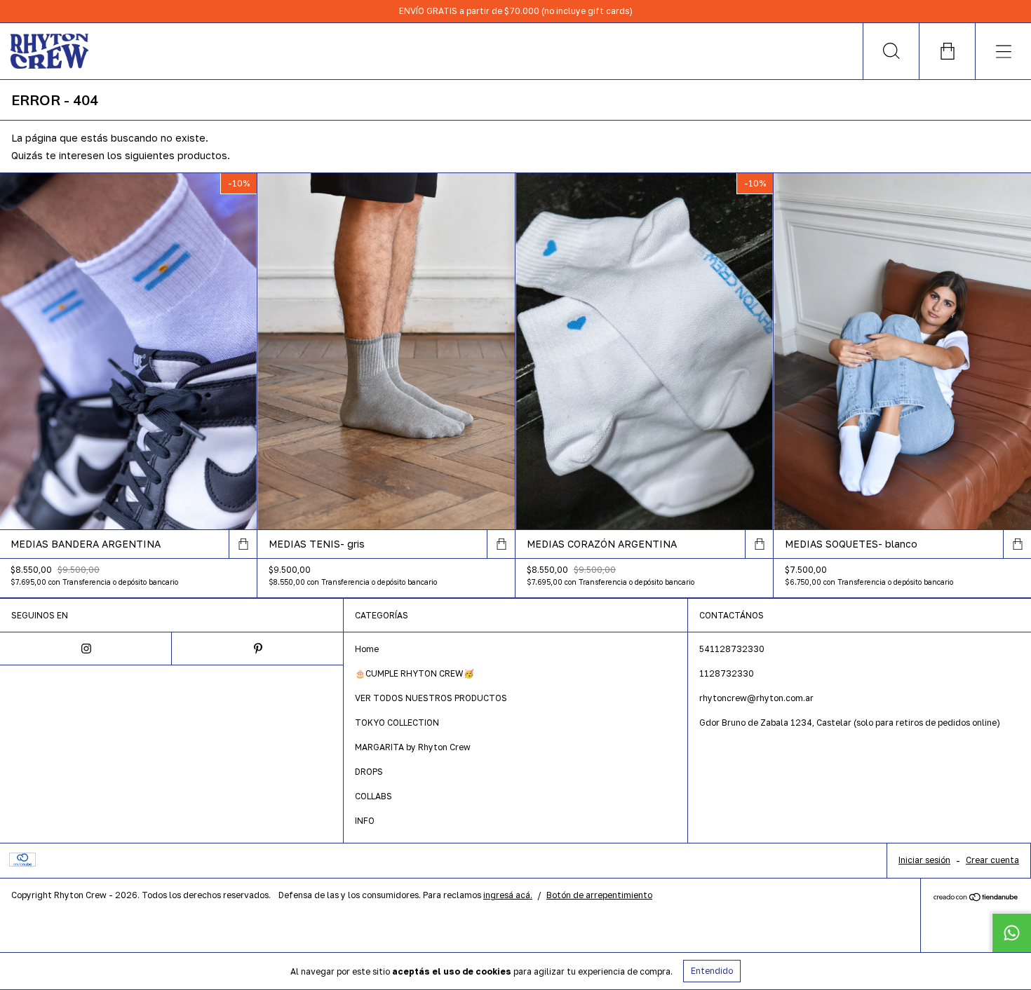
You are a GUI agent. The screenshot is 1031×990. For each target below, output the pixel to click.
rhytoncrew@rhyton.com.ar (756, 698)
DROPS (369, 771)
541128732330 (731, 649)
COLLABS (373, 796)
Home (367, 649)
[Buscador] (891, 51)
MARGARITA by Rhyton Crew (413, 747)
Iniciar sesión (924, 860)
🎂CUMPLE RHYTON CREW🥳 (414, 673)
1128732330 (726, 673)
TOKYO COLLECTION (397, 722)
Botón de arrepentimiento (599, 895)
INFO (365, 820)
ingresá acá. (507, 895)
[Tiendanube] (976, 898)
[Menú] (1003, 51)
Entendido (712, 970)
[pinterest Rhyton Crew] (257, 648)
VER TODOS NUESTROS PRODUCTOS (431, 698)
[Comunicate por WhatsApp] (1011, 932)
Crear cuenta (992, 860)
